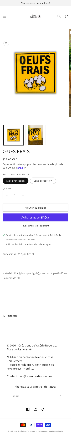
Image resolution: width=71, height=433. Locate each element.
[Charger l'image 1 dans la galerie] (13, 135)
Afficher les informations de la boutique (28, 244)
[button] (4, 16)
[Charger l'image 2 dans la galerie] (35, 135)
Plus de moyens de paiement (35, 225)
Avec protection (15, 180)
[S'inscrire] (60, 396)
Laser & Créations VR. (21, 431)
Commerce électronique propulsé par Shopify (46, 431)
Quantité (7, 188)
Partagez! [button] (12, 315)
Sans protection (43, 180)
